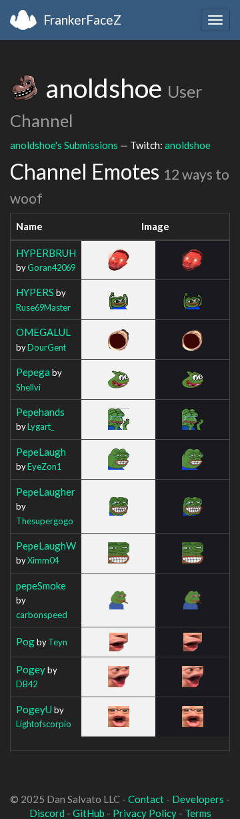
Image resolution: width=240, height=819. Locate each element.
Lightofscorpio (43, 724)
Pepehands (40, 412)
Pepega (33, 372)
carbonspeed (41, 614)
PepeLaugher (45, 492)
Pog (25, 641)
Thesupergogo (44, 521)
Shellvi (28, 387)
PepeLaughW (46, 546)
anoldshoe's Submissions (64, 145)
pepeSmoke (41, 585)
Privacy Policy (145, 813)
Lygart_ (40, 426)
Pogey (30, 669)
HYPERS (35, 292)
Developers (198, 799)
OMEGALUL (43, 332)
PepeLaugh (41, 452)
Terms (198, 813)
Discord (47, 813)
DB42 (26, 684)
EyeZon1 (44, 466)
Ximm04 (43, 560)
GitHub (89, 813)
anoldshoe (188, 145)
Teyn (57, 642)
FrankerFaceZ (82, 19)
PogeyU (34, 709)
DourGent (46, 347)
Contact (146, 799)
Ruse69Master (43, 307)
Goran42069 (51, 267)
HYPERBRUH (46, 253)
